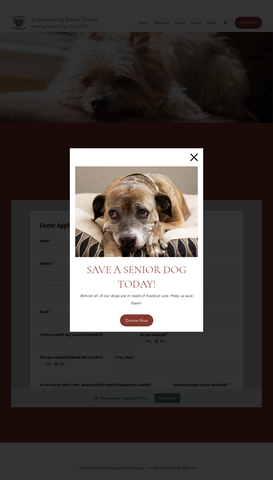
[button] (194, 157)
